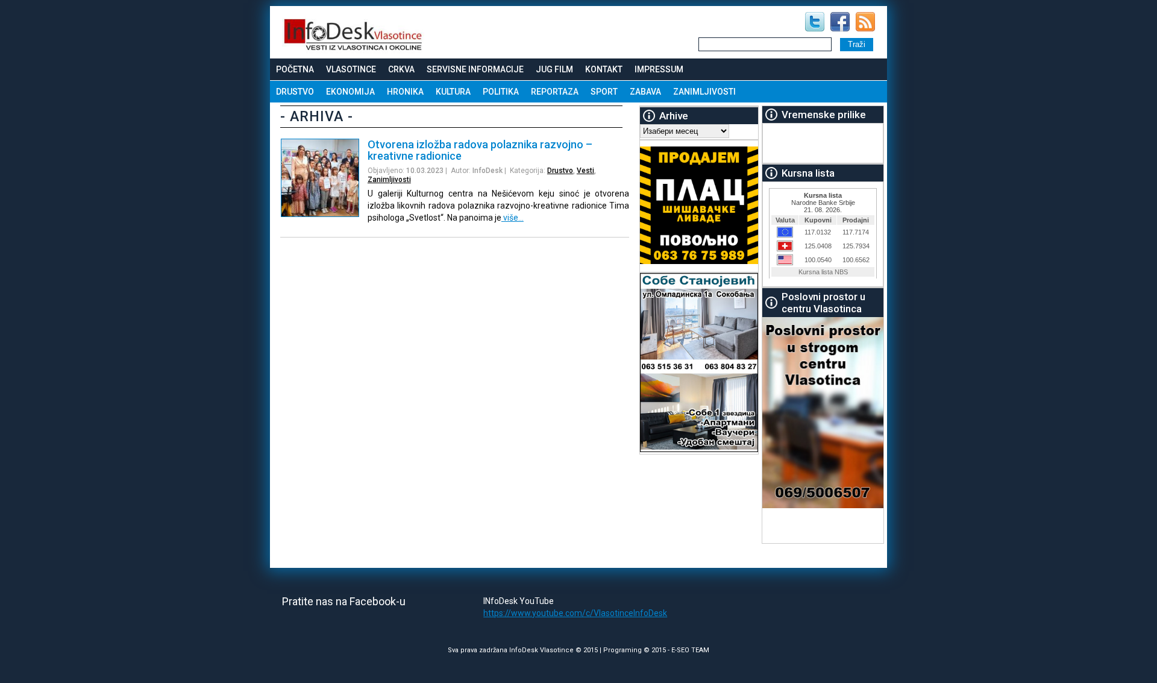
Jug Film (554, 69)
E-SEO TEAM (690, 650)
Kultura (453, 91)
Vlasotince (351, 69)
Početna (295, 69)
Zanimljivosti (704, 91)
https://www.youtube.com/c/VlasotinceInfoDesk (575, 613)
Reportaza (554, 91)
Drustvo (295, 91)
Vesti (585, 170)
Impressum (659, 69)
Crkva (401, 69)
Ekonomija (350, 91)
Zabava (645, 91)
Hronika (405, 91)
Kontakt (603, 69)
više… (512, 217)
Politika (501, 91)
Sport (604, 91)
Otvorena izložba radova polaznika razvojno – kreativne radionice (480, 150)
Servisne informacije (475, 69)
